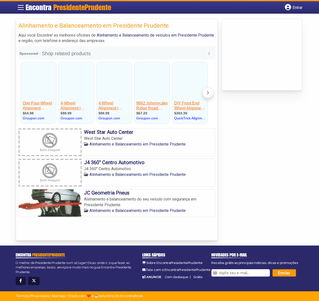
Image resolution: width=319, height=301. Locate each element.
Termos (22, 296)
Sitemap (58, 296)
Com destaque (176, 277)
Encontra (68, 7)
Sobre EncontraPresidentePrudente (174, 263)
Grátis (197, 277)
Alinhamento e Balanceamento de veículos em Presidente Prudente (155, 35)
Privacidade (39, 296)
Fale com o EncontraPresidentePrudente (178, 270)
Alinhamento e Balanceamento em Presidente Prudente (137, 144)
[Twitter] (34, 281)
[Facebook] (21, 281)
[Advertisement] (261, 55)
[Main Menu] (21, 7)
